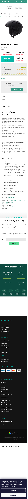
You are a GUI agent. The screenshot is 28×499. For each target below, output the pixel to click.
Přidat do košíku (17, 89)
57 (19, 200)
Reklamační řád (4, 350)
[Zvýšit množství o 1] (10, 88)
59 (22, 200)
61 (2, 202)
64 (7, 202)
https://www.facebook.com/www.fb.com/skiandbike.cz (13, 424)
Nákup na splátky (5, 347)
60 (24, 200)
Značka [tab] (8, 106)
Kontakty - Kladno (5, 327)
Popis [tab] (3, 106)
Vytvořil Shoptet (15, 433)
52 (11, 200)
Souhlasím (13, 495)
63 (6, 202)
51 (9, 200)
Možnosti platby (4, 343)
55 (15, 200)
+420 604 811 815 (5, 1)
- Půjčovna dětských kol (6, 409)
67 (12, 202)
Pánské (11, 207)
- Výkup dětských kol (5, 411)
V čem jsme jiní (4, 329)
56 (17, 200)
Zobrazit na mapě (7, 278)
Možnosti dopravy (5, 345)
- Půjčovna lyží (4, 387)
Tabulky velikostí (4, 352)
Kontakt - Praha (4, 325)
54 (14, 200)
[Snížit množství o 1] (10, 90)
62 (4, 202)
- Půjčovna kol (4, 402)
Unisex (7, 207)
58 (20, 200)
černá (7, 203)
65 (9, 202)
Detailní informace (5, 78)
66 (11, 202)
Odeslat (14, 243)
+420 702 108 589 (20, 282)
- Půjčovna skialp (4, 391)
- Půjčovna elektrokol (6, 404)
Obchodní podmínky (5, 341)
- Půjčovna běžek (5, 389)
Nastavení (13, 490)
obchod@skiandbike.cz (6, 421)
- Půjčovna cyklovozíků (6, 407)
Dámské (15, 207)
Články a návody (4, 361)
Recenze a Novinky (5, 359)
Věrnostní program (5, 331)
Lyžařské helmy (11, 197)
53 (12, 200)
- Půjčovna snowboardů (6, 394)
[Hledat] (18, 1)
